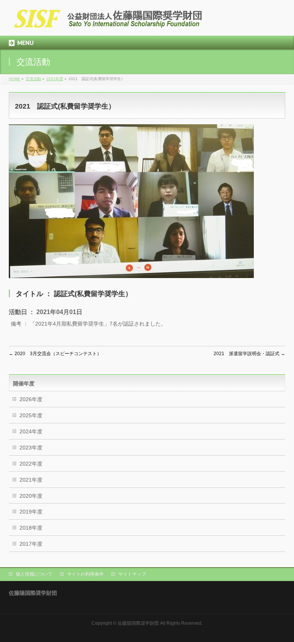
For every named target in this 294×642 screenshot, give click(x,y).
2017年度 (31, 544)
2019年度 (31, 512)
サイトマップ (132, 574)
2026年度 (31, 399)
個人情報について (34, 574)
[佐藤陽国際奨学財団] (108, 21)
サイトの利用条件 (85, 574)
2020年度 (31, 496)
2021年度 (54, 79)
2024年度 (31, 431)
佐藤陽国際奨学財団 (138, 623)
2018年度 (31, 528)
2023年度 (31, 447)
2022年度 (31, 464)
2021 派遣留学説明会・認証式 (249, 353)
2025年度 (31, 415)
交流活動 (33, 79)
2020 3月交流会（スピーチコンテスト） (55, 353)
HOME (14, 79)
